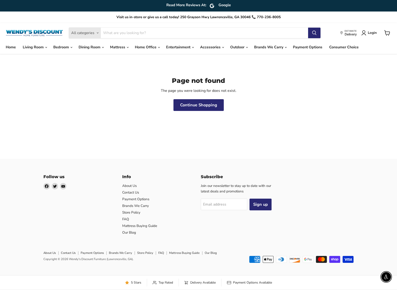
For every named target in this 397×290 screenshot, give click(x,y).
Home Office (146, 47)
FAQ (125, 219)
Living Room (34, 47)
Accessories (210, 47)
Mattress (118, 47)
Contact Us (130, 192)
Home (11, 47)
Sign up (260, 204)
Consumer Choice (344, 47)
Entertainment (178, 47)
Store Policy (131, 212)
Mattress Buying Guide (139, 225)
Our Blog (129, 232)
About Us (129, 185)
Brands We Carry (269, 47)
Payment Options (307, 47)
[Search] (314, 33)
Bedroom (61, 47)
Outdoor (237, 47)
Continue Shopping (198, 105)
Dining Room (90, 47)
